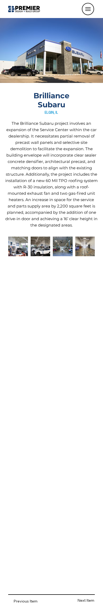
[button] (88, 9)
